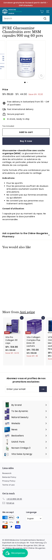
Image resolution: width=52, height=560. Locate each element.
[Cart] (42, 11)
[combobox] (26, 18)
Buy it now (26, 141)
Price (5, 89)
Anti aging (27, 312)
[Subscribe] (43, 389)
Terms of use (8, 485)
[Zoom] (41, 75)
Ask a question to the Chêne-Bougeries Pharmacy (25, 235)
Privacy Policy (8, 481)
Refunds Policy (9, 477)
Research (7, 473)
